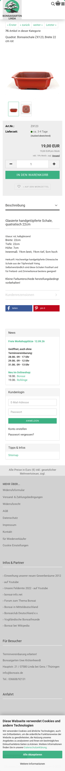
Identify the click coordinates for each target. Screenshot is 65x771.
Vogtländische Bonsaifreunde (22, 619)
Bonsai (21, 376)
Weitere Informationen (32, 763)
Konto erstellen (17, 429)
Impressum (9, 525)
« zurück (25, 25)
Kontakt (7, 531)
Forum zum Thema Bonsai (20, 600)
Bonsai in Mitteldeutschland (21, 607)
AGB (5, 511)
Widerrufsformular (14, 490)
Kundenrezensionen (19, 295)
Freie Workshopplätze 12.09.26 (26, 341)
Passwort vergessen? (21, 434)
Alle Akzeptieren (32, 754)
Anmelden (32, 421)
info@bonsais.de (13, 672)
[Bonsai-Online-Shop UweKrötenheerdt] (11, 9)
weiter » (38, 25)
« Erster (11, 25)
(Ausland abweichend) (41, 136)
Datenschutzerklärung (35, 747)
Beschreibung (15, 205)
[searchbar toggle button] (53, 4)
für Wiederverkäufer (14, 539)
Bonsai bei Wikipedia (16, 625)
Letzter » (51, 25)
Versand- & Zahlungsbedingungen (23, 497)
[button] (10, 164)
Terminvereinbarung (15, 654)
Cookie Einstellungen (15, 545)
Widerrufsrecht (11, 504)
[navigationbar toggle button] (63, 4)
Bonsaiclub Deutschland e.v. (21, 613)
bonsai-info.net (13, 594)
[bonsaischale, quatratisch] (32, 73)
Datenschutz (10, 518)
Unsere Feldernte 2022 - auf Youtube (26, 588)
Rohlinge (22, 380)
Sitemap (13, 455)
